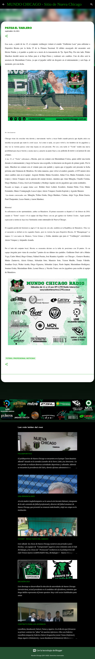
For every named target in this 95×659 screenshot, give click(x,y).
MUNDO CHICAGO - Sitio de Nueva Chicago (44, 4)
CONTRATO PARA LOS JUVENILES (32, 624)
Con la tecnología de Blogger (49, 650)
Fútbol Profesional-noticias (20, 358)
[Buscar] (91, 4)
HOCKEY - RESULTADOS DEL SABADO (33, 539)
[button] (6, 36)
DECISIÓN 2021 (24, 582)
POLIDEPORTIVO (25, 454)
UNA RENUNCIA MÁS (26, 496)
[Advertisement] (45, 391)
